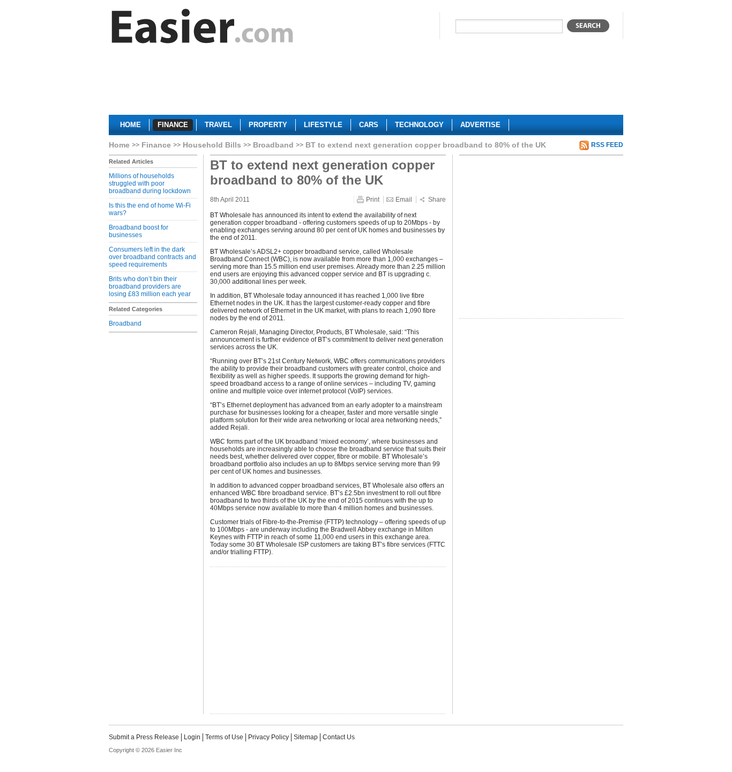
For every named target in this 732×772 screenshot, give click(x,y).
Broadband (273, 145)
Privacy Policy (268, 737)
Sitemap (306, 737)
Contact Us (339, 737)
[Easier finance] (202, 29)
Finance (156, 145)
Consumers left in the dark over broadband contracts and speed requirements (152, 257)
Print (372, 199)
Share (437, 199)
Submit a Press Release (144, 737)
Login (192, 737)
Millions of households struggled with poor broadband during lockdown (150, 183)
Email (403, 199)
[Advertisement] (366, 84)
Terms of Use (224, 737)
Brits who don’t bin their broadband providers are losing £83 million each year (150, 286)
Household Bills (212, 145)
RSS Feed (607, 145)
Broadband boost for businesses (138, 231)
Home (119, 145)
